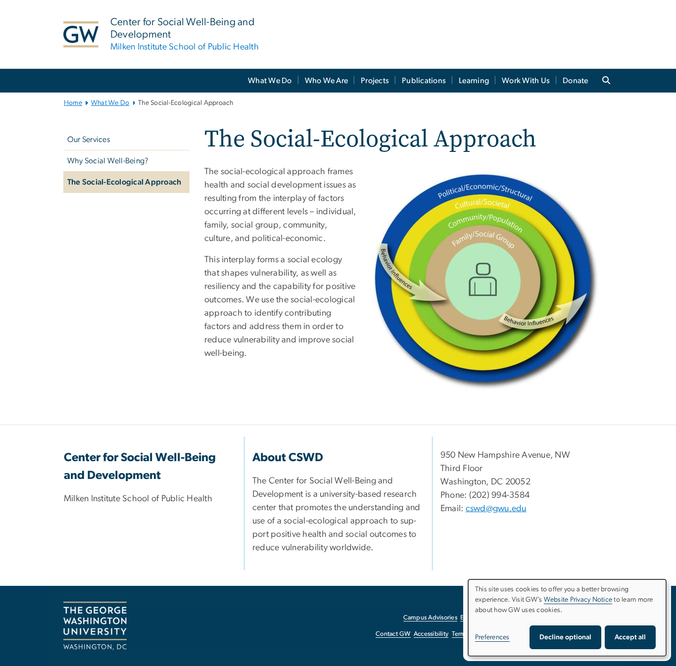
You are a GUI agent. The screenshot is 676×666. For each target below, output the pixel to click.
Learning (474, 81)
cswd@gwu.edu (496, 508)
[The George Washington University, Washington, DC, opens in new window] (95, 626)
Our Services (88, 139)
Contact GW (393, 634)
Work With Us (526, 81)
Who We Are (326, 81)
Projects (375, 81)
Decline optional (565, 637)
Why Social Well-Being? (108, 161)
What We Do (270, 81)
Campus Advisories (430, 618)
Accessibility (431, 634)
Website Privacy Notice (578, 599)
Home (73, 102)
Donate (575, 81)
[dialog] (567, 617)
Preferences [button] (492, 637)
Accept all (630, 637)
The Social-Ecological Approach (124, 182)
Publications (424, 81)
